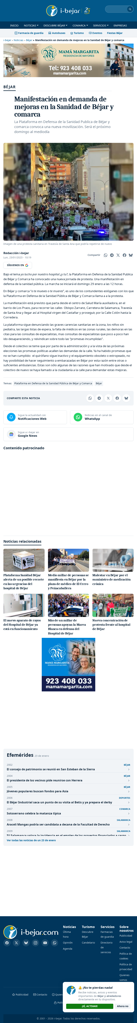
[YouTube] (45, 942)
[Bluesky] (26, 942)
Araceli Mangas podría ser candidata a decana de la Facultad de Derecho (58, 824)
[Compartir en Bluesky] (131, 255)
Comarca (79, 25)
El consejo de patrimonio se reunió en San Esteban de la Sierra (51, 769)
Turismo (79, 33)
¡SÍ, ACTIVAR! (90, 1006)
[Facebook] (7, 942)
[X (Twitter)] (16, 942)
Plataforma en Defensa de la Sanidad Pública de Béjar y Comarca (53, 383)
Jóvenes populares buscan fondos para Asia (37, 791)
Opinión (68, 942)
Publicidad (126, 935)
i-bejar (7, 40)
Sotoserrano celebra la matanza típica (34, 813)
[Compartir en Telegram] (112, 255)
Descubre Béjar (54, 25)
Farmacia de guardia (30, 33)
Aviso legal (126, 941)
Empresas (120, 25)
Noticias (30, 25)
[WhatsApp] (54, 942)
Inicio (14, 25)
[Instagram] (35, 942)
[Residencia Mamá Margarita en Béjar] (68, 664)
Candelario (88, 942)
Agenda (67, 948)
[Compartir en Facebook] (124, 255)
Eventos (97, 33)
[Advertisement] (68, 492)
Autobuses (58, 33)
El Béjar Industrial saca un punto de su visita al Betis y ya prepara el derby (59, 802)
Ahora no (122, 1006)
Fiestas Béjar (115, 33)
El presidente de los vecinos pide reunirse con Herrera (44, 780)
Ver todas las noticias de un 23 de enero (31, 840)
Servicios (99, 25)
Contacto (125, 947)
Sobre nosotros (127, 929)
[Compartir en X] (118, 255)
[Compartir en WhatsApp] (105, 255)
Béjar (29, 40)
